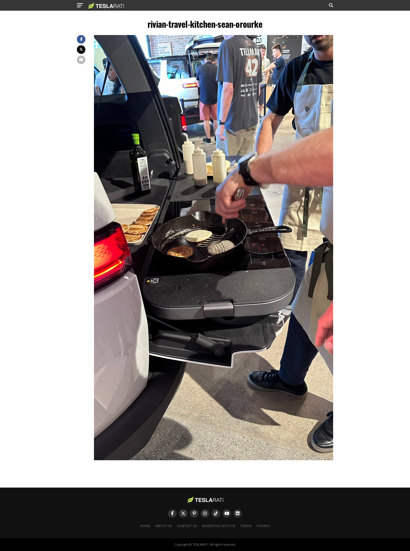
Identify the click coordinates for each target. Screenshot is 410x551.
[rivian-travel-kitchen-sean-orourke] (213, 459)
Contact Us (187, 526)
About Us (163, 526)
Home (145, 526)
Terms (246, 526)
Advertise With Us (218, 526)
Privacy (263, 526)
